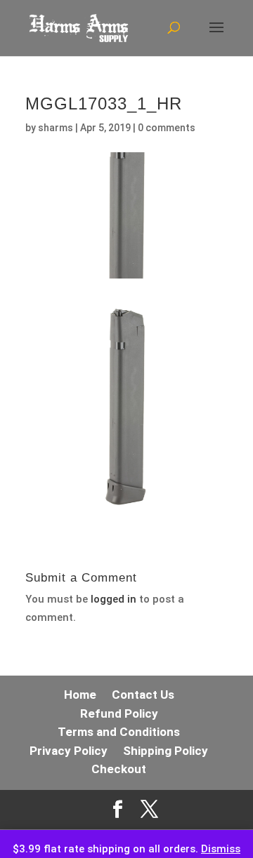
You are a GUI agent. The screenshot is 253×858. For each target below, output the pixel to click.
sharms (55, 127)
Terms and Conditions (119, 732)
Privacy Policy (69, 751)
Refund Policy (119, 713)
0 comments (166, 127)
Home (80, 695)
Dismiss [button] (220, 849)
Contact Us (143, 695)
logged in (113, 599)
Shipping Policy (165, 751)
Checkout (118, 769)
